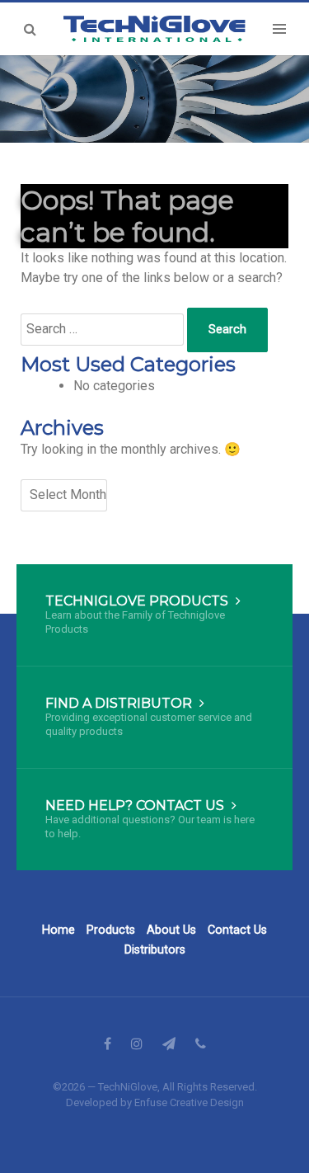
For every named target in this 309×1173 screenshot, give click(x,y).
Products (111, 930)
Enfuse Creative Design (189, 1102)
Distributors (154, 950)
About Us (171, 930)
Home (58, 930)
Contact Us (237, 930)
